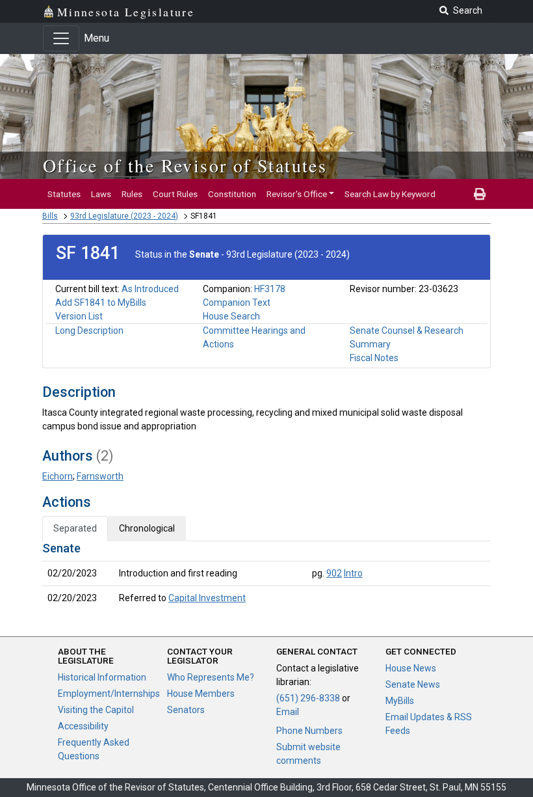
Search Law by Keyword (390, 194)
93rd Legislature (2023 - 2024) (124, 216)
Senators (186, 710)
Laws (101, 194)
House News (410, 668)
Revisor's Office (296, 194)
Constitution (232, 194)
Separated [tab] (75, 528)
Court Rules (175, 194)
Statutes (64, 194)
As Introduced (150, 289)
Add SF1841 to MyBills (100, 302)
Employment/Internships (109, 693)
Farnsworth (100, 476)
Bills (50, 216)
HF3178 (269, 289)
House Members (201, 693)
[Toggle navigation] (61, 38)
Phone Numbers (309, 730)
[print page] (480, 194)
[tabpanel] (266, 575)
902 (334, 573)
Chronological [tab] (147, 528)
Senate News (412, 684)
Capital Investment (207, 598)
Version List (79, 316)
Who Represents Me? (210, 677)
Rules (132, 194)
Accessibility (83, 726)
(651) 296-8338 (308, 698)
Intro (353, 573)
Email (287, 712)
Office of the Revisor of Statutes (185, 165)
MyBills (399, 701)
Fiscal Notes (374, 358)
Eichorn (57, 476)
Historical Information (102, 677)
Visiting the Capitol (96, 710)
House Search (231, 316)
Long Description (89, 330)
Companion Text (236, 302)
